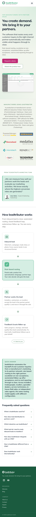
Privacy (4, 507)
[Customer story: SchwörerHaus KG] (9, 158)
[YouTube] (8, 480)
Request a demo (10, 61)
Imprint (4, 505)
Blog (3, 491)
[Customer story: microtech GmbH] (9, 150)
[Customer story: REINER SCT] (26, 150)
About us (5, 499)
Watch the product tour (13, 66)
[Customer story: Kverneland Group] (9, 142)
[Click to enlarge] (18, 82)
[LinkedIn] (4, 480)
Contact (4, 502)
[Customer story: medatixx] (26, 142)
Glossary (4, 489)
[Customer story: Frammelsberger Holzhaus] (9, 134)
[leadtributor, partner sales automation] (10, 3)
